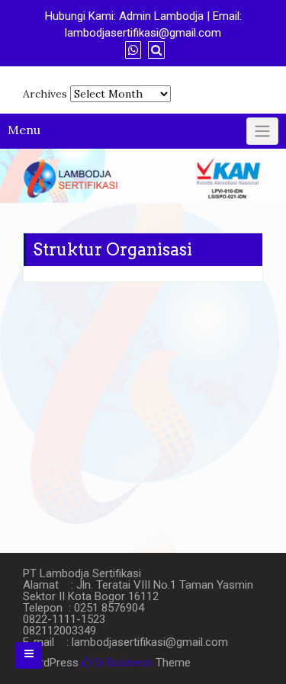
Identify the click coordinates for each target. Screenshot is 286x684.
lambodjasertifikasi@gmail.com (143, 33)
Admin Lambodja (161, 16)
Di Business (122, 663)
